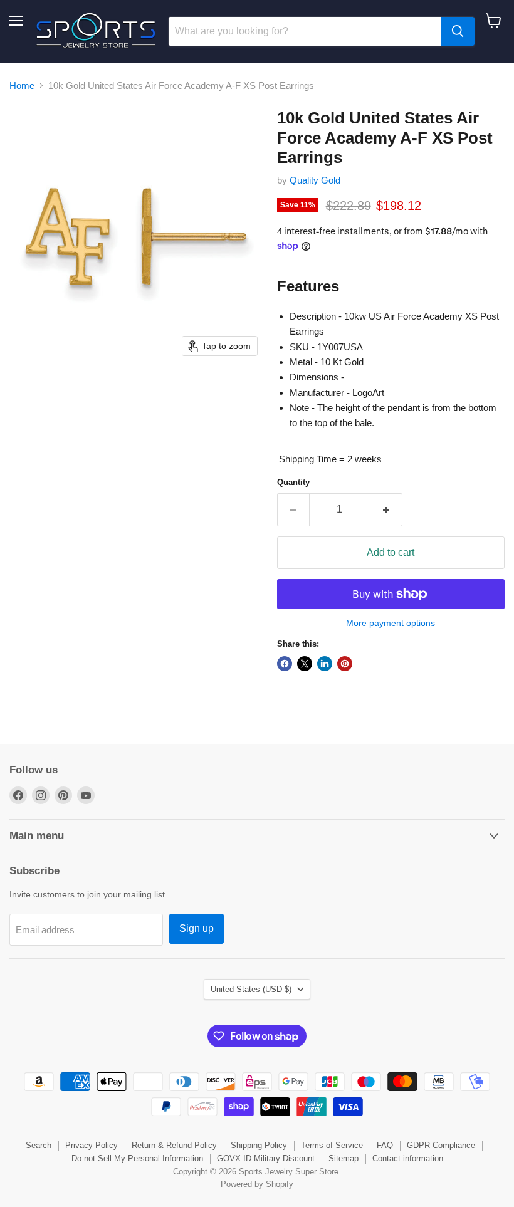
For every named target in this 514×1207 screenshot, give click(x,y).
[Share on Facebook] (284, 663)
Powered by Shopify (257, 1184)
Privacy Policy (91, 1145)
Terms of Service (332, 1145)
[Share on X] (304, 663)
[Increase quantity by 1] (386, 509)
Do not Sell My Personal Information (137, 1158)
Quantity (293, 482)
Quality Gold (315, 180)
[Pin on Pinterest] (344, 663)
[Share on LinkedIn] (324, 663)
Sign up (196, 928)
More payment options (390, 623)
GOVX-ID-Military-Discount (266, 1158)
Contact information (407, 1158)
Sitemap (343, 1158)
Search (38, 1145)
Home (21, 85)
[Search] (458, 31)
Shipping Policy (259, 1145)
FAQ (385, 1145)
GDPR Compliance (441, 1145)
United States (251, 989)
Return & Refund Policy (174, 1145)
